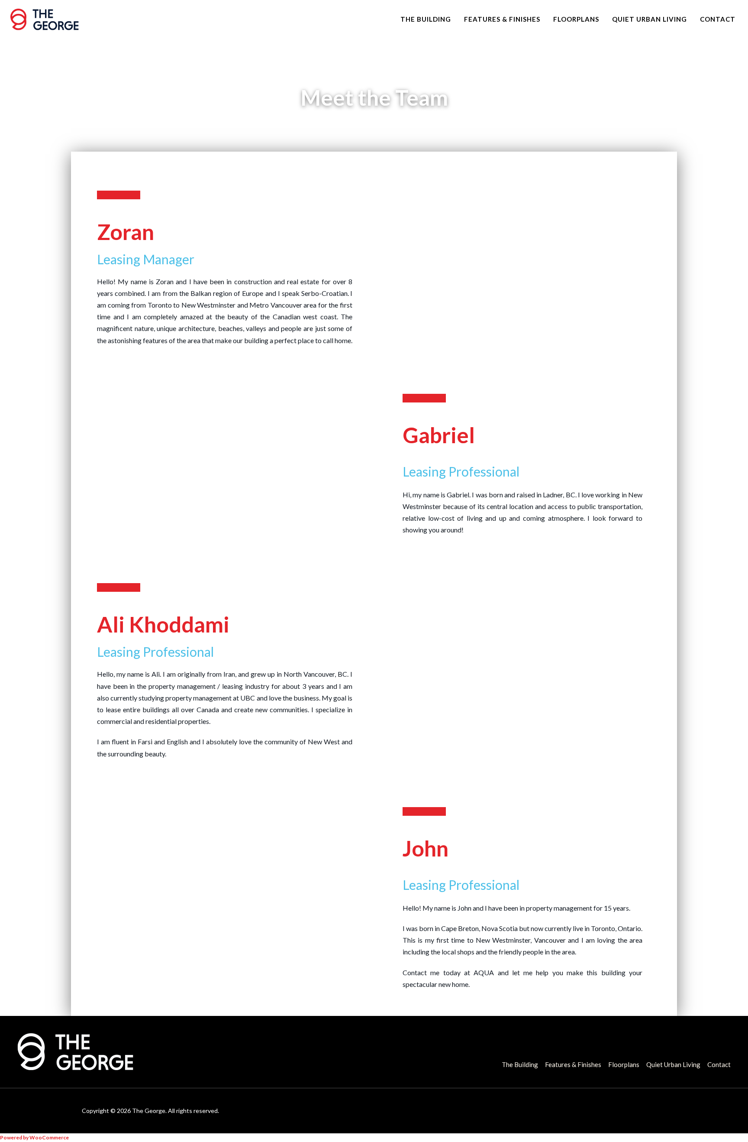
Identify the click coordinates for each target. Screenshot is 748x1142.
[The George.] (44, 19)
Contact (717, 19)
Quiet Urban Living (649, 19)
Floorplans (576, 19)
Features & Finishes (502, 19)
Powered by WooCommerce (34, 1137)
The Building (425, 19)
